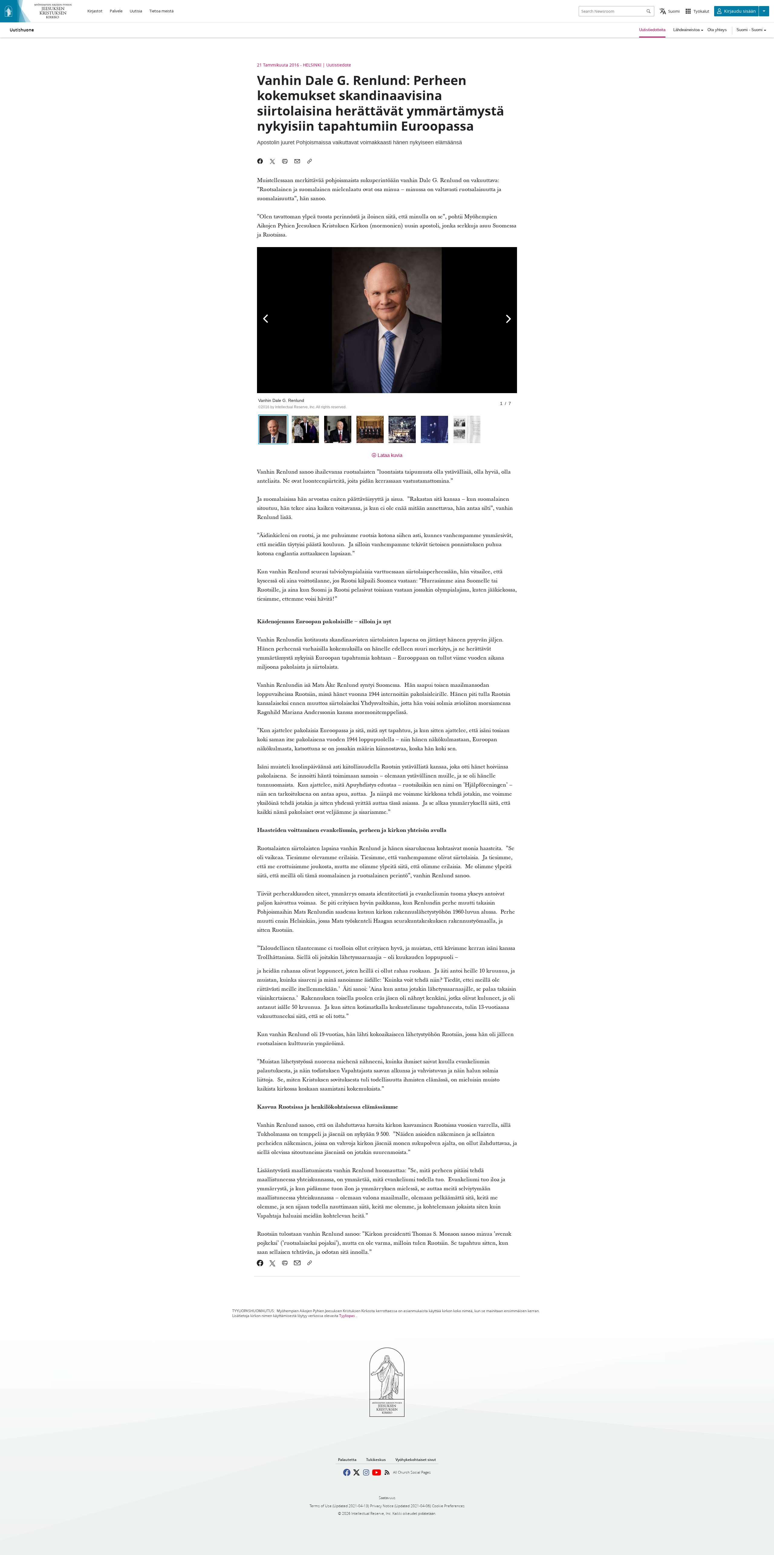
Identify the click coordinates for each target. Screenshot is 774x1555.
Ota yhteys (717, 30)
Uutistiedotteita (652, 30)
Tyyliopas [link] (347, 1315)
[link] (260, 1263)
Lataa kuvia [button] (390, 455)
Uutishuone (22, 30)
